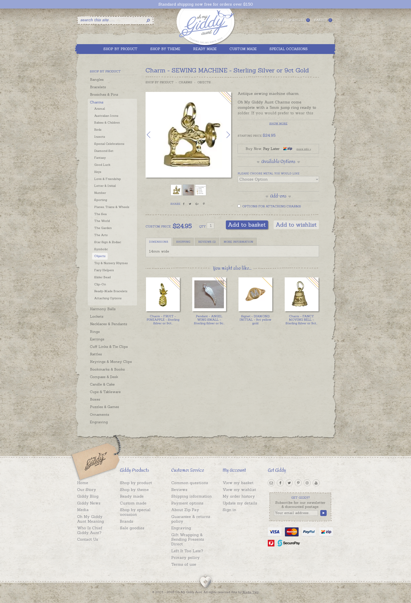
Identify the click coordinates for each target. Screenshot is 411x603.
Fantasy (100, 158)
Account (275, 20)
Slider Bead (102, 277)
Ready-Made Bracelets (110, 291)
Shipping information (191, 496)
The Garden (103, 228)
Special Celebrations (109, 144)
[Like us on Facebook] (280, 482)
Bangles (97, 79)
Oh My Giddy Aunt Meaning (90, 519)
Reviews (179, 489)
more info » (303, 149)
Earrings (97, 339)
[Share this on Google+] (197, 204)
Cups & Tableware (105, 392)
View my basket (238, 482)
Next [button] (223, 134)
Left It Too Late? (187, 550)
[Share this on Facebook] (183, 204)
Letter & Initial (105, 186)
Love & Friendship (107, 179)
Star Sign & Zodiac (107, 242)
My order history (239, 496)
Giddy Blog (87, 496)
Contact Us (87, 539)
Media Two (251, 592)
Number (100, 193)
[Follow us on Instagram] (307, 482)
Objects (100, 256)
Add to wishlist (296, 224)
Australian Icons (106, 116)
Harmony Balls (103, 309)
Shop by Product (160, 82)
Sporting (100, 200)
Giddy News (88, 503)
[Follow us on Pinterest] (298, 482)
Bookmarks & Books (107, 369)
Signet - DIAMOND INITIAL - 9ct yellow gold (255, 319)
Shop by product (136, 482)
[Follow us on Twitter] (289, 482)
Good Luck (102, 165)
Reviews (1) (207, 241)
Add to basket (247, 224)
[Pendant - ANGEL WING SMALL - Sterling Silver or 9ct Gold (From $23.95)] (209, 294)
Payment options (187, 503)
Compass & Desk (104, 377)
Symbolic (101, 249)
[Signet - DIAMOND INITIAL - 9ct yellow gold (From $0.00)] (255, 294)
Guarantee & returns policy (190, 519)
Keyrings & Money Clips (111, 361)
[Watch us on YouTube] (316, 482)
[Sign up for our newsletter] (271, 482)
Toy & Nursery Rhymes (111, 263)
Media (83, 509)
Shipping (183, 241)
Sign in (229, 509)
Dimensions (158, 241)
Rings (95, 331)
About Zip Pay (185, 509)
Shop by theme (134, 489)
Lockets (96, 316)
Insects (99, 137)
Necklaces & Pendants (108, 324)
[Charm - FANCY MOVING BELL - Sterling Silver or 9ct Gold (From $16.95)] (301, 294)
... (163, 319)
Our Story (86, 489)
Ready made (132, 496)
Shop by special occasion (135, 512)
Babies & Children (107, 122)
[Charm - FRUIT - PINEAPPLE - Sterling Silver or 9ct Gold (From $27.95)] (163, 294)
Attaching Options (108, 298)
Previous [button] (153, 134)
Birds (97, 130)
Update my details (240, 503)
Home (82, 482)
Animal (99, 109)
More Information (238, 241)
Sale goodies (132, 527)
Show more (278, 123)
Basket (322, 20)
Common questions (189, 482)
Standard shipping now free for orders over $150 (205, 4)
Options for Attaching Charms (271, 206)
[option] (188, 134)
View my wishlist (239, 489)
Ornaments (99, 414)
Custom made (133, 503)
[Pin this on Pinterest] (204, 204)
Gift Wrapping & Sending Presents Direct (187, 539)
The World (102, 221)
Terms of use (183, 564)
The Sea (100, 214)
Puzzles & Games (104, 407)
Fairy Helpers (104, 270)
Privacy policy (185, 557)
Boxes (95, 399)
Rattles (96, 354)
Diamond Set (103, 151)
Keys (97, 172)
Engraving (99, 422)
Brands (126, 521)
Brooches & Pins (104, 94)
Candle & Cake (102, 384)
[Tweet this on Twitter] (190, 204)
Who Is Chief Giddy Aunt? (89, 530)
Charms (96, 102)
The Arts (101, 235)
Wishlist (298, 20)
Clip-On (100, 284)
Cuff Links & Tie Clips (109, 346)
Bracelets (98, 87)
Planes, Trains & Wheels (111, 207)
